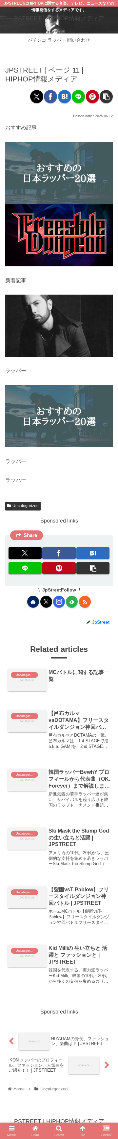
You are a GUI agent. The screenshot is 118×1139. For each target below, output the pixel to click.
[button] (106, 96)
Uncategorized (25, 505)
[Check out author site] (33, 602)
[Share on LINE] (78, 96)
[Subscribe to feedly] (72, 602)
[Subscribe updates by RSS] (85, 602)
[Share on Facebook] (50, 96)
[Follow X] (46, 602)
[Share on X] (36, 96)
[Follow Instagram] (59, 602)
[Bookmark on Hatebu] (64, 96)
